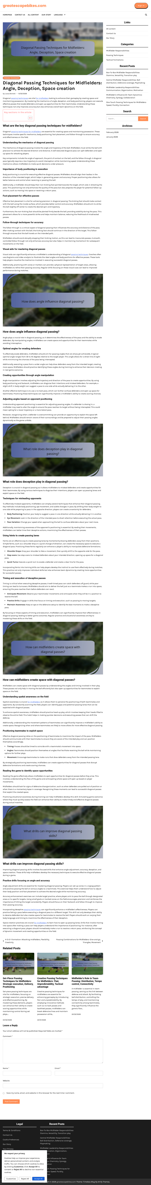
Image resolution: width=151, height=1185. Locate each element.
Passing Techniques (11, 78)
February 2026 (112, 132)
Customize (11, 1179)
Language (58, 15)
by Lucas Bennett (9, 94)
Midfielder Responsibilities (117, 50)
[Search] (146, 15)
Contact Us (20, 15)
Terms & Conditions (11, 1130)
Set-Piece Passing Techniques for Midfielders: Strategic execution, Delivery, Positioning (18, 982)
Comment (8, 1036)
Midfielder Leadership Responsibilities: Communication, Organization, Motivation (56, 1151)
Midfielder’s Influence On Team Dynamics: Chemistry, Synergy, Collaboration (53, 1161)
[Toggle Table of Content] (29, 118)
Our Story (46, 15)
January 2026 (112, 137)
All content (33, 15)
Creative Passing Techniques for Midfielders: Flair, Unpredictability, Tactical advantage (52, 982)
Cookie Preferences (11, 1139)
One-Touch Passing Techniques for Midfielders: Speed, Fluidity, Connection (55, 1171)
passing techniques (19, 98)
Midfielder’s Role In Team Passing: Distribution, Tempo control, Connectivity (87, 981)
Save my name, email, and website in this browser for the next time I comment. (40, 1093)
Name (6, 1068)
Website (6, 1081)
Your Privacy (8, 1149)
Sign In (141, 5)
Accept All (38, 1179)
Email (58, 1068)
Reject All (25, 1179)
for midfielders (42, 98)
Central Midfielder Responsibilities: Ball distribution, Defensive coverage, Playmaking (56, 1141)
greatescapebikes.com (24, 5)
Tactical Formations (114, 60)
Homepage (7, 15)
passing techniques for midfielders (26, 131)
